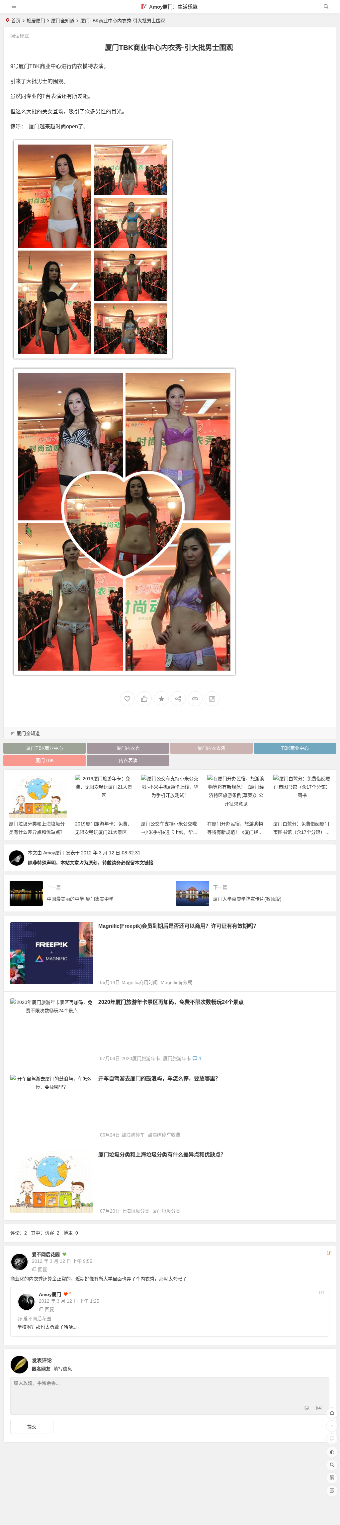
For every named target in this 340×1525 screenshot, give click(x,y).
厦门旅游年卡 (177, 1058)
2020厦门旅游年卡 (141, 1058)
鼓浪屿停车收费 (164, 1135)
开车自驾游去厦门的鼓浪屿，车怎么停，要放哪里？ (159, 1078)
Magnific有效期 (176, 982)
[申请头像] (323, 1363)
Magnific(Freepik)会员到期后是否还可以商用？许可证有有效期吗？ (178, 926)
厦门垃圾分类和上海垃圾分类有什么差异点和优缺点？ (162, 1154)
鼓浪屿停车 (133, 1135)
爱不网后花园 (46, 1254)
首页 (16, 20)
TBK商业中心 (295, 748)
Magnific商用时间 (140, 982)
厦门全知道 (62, 20)
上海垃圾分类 (135, 1211)
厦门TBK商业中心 (44, 748)
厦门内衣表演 (211, 748)
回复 (42, 1269)
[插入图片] (318, 1408)
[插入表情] (306, 1408)
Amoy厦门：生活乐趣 (173, 7)
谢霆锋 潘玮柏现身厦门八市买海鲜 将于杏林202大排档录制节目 (301, 832)
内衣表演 (128, 760)
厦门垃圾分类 (166, 1211)
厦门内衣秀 (128, 748)
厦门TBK (45, 760)
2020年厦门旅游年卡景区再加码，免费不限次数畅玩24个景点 (171, 1002)
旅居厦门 (36, 20)
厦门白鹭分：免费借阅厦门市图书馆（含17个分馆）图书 (235, 832)
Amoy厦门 (53, 852)
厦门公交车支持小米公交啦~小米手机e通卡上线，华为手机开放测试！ (103, 832)
